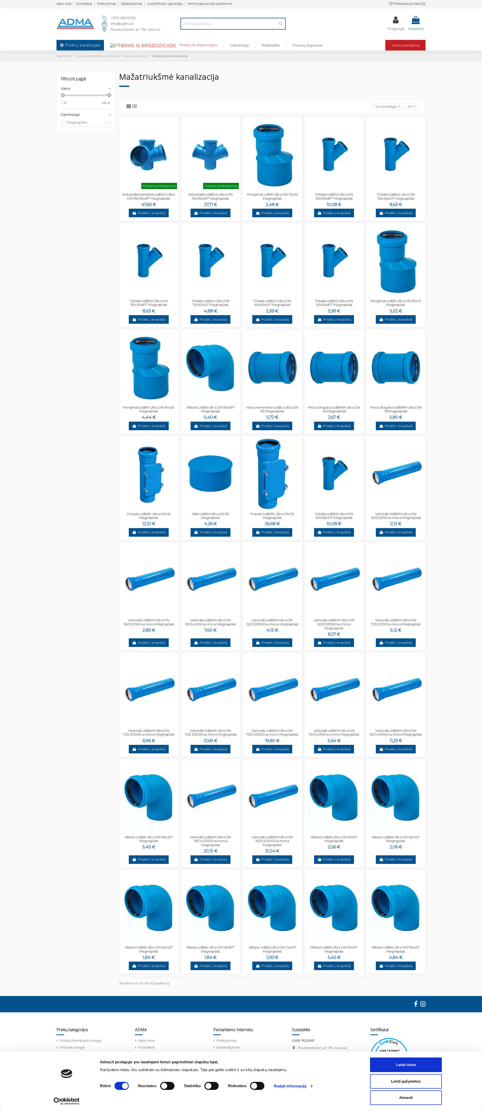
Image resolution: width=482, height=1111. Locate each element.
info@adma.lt (122, 23)
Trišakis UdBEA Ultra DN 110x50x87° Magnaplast (149, 303)
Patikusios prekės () (409, 4)
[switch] (167, 1086)
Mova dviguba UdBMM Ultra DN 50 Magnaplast (334, 409)
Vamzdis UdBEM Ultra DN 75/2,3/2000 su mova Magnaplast (211, 733)
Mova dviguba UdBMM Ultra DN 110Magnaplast (396, 409)
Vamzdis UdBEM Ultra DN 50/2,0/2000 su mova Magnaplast (334, 624)
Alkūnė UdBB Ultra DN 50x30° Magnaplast (396, 839)
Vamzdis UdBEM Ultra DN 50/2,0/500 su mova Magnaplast (149, 622)
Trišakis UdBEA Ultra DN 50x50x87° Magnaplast (334, 303)
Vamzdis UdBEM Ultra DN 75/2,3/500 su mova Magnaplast (396, 622)
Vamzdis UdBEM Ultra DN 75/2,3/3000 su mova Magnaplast (272, 733)
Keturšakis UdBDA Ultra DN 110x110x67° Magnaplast (210, 196)
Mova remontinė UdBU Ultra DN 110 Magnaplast (272, 409)
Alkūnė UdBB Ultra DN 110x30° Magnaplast (149, 839)
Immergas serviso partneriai (210, 4)
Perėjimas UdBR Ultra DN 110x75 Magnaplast (395, 303)
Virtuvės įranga (72, 1047)
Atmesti (406, 1097)
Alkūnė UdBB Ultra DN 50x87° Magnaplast (210, 949)
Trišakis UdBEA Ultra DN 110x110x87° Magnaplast (334, 196)
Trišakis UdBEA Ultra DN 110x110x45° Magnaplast (334, 516)
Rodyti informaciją (290, 1086)
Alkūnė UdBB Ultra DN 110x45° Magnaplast (396, 949)
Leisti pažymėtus (406, 1081)
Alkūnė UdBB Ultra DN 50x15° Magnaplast (334, 839)
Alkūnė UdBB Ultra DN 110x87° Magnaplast (211, 409)
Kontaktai (84, 4)
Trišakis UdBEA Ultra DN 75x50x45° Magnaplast (210, 303)
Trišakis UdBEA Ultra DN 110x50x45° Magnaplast (396, 196)
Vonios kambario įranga (80, 1040)
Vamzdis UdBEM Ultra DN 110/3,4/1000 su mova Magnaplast (396, 733)
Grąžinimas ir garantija (165, 4)
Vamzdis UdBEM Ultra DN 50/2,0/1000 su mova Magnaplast (272, 622)
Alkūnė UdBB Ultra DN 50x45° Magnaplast (149, 949)
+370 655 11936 (122, 18)
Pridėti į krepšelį (151, 213)
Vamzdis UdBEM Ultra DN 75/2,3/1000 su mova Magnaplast (148, 733)
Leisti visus (406, 1065)
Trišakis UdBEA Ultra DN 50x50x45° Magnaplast (272, 303)
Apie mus (63, 4)
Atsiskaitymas (131, 4)
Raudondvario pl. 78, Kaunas (135, 29)
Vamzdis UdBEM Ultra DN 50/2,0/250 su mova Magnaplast (396, 516)
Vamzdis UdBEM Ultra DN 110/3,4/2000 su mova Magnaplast (210, 841)
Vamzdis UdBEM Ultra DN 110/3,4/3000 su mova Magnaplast (272, 841)
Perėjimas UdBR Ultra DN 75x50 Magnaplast (272, 196)
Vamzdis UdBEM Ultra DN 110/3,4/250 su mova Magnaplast (334, 733)
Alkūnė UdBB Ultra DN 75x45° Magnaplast (272, 949)
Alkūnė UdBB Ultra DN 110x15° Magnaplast (334, 949)
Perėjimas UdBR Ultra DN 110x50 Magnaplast (148, 409)
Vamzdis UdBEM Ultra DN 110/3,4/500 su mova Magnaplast (210, 622)
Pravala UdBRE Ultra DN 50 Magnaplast (149, 516)
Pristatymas (106, 4)
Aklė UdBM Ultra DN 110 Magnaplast (210, 516)
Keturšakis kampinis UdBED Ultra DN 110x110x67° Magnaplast (149, 196)
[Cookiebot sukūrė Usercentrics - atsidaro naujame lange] (67, 1101)
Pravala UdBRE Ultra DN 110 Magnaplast (272, 516)
